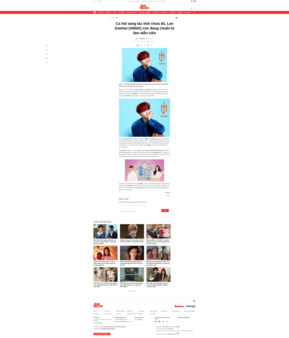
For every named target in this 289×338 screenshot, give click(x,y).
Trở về (46, 62)
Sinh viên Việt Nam (160, 1)
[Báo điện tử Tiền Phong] (179, 306)
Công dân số (108, 313)
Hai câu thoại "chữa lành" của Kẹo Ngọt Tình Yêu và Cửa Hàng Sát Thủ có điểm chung (158, 241)
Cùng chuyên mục (102, 222)
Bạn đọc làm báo (102, 334)
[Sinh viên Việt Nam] (191, 306)
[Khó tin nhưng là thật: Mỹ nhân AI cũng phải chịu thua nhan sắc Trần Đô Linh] (132, 253)
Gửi (165, 210)
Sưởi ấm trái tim (154, 311)
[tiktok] (164, 321)
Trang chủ (94, 12)
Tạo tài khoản (131, 202)
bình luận (151, 45)
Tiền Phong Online (133, 1)
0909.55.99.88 (119, 319)
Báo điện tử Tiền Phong (144, 7)
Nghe (46, 45)
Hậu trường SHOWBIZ (144, 12)
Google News (176, 17)
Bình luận (46, 58)
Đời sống (100, 12)
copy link (144, 45)
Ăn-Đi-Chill (155, 12)
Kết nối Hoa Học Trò (132, 313)
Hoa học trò (98, 305)
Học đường (122, 12)
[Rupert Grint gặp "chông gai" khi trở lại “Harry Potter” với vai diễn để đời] (132, 231)
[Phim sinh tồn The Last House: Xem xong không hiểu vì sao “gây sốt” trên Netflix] (132, 274)
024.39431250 (98, 322)
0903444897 (139, 319)
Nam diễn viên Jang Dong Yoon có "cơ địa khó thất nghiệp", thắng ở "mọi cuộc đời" (157, 284)
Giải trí (115, 12)
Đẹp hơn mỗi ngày (132, 12)
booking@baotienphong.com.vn (124, 321)
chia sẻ (137, 45)
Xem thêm (194, 12)
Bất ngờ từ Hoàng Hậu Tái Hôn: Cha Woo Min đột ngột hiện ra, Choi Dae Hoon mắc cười (158, 263)
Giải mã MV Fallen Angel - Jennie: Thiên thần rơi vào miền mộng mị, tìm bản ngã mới (104, 263)
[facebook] (192, 1)
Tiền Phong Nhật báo (147, 1)
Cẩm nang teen (176, 311)
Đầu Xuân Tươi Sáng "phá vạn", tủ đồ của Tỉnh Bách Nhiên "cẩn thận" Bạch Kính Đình (104, 241)
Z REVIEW (172, 12)
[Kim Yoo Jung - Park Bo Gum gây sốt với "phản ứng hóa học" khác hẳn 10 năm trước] (105, 274)
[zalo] (168, 321)
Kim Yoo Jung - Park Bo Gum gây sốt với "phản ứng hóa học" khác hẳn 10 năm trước (105, 284)
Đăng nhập (122, 202)
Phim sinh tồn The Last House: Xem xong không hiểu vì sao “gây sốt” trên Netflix (131, 284)
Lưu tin (46, 54)
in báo (147, 45)
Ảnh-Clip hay (164, 12)
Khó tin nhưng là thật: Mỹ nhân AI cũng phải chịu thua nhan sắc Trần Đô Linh (131, 263)
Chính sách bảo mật (184, 317)
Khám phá (108, 12)
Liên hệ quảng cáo (120, 317)
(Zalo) (125, 319)
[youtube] (195, 1)
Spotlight (180, 12)
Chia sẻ (46, 49)
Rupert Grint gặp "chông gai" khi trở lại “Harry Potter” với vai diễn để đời (132, 241)
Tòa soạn (96, 317)
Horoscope (187, 12)
